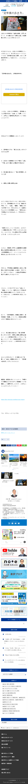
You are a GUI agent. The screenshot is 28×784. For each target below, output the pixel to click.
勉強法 (22, 697)
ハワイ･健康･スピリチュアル (11, 690)
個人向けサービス (8, 740)
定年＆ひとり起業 (6, 439)
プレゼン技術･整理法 (10, 693)
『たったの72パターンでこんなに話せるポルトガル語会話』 (14, 661)
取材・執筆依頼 (7, 763)
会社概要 (5, 744)
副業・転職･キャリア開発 (10, 697)
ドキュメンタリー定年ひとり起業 (12, 686)
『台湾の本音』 (8, 634)
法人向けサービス (8, 737)
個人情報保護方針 (13, 780)
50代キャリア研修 (8, 753)
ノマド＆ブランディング (10, 688)
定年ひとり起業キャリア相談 (11, 760)
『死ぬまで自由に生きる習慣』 (12, 655)
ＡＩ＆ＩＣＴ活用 (9, 713)
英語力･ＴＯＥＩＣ (9, 706)
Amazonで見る (14, 94)
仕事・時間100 (8, 695)
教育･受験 (20, 699)
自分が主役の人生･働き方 (10, 704)
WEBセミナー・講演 (8, 756)
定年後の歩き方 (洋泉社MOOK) (14, 89)
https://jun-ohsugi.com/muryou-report (13, 399)
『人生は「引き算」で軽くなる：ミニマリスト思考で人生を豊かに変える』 (14, 649)
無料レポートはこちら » (8, 432)
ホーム (5, 734)
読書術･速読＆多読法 (10, 708)
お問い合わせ (6, 772)
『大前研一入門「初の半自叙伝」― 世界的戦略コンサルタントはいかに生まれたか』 (14, 641)
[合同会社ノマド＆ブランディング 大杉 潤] (14, 6)
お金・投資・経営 (9, 684)
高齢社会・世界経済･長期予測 (11, 711)
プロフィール (6, 747)
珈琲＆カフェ (7, 702)
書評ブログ (4, 10)
